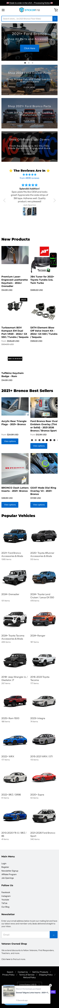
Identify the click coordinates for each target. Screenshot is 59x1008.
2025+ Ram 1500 (10, 718)
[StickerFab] (29, 10)
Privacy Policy (8, 974)
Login (3, 863)
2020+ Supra (37, 794)
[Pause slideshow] (54, 26)
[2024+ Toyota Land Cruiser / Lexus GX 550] (44, 577)
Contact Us (23, 972)
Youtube (5, 899)
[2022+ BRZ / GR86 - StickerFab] (15, 777)
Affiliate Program (9, 874)
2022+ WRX (7, 756)
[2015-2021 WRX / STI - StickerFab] (44, 739)
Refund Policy (29, 977)
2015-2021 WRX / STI (41, 756)
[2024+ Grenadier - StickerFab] (15, 577)
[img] (29, 174)
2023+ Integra (37, 718)
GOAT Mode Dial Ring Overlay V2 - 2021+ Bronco (43, 490)
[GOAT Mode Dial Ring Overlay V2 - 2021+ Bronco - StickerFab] (44, 463)
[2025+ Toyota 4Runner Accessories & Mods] (44, 536)
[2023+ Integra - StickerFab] (44, 701)
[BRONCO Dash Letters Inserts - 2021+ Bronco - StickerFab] (15, 468)
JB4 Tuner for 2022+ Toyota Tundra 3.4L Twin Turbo (42, 279)
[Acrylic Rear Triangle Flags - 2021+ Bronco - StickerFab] (15, 406)
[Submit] (55, 19)
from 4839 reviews (29, 178)
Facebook (5, 892)
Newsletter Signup (9, 870)
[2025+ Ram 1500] (15, 701)
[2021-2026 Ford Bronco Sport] (44, 815)
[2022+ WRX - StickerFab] (15, 739)
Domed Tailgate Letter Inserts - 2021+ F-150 (32, 992)
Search (10, 972)
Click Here (22, 48)
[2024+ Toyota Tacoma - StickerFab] (15, 618)
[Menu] (6, 10)
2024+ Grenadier (10, 594)
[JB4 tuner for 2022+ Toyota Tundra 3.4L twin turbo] (44, 259)
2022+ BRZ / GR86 (11, 794)
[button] (5, 200)
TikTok (4, 903)
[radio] (32, 440)
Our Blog (5, 907)
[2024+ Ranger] (44, 618)
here (8, 959)
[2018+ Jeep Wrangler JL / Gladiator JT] (15, 660)
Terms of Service (26, 974)
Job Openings (7, 878)
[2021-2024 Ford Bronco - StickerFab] (15, 536)
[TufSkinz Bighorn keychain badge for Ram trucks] (15, 359)
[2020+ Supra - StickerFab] (44, 777)
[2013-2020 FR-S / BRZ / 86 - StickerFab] (15, 815)
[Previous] (7, 42)
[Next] (52, 42)
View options (10, 441)
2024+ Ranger (37, 635)
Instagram (6, 896)
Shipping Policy (46, 974)
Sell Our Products (40, 972)
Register (5, 867)
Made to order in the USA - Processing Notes (29, 3)
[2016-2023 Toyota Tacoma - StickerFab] (44, 660)
